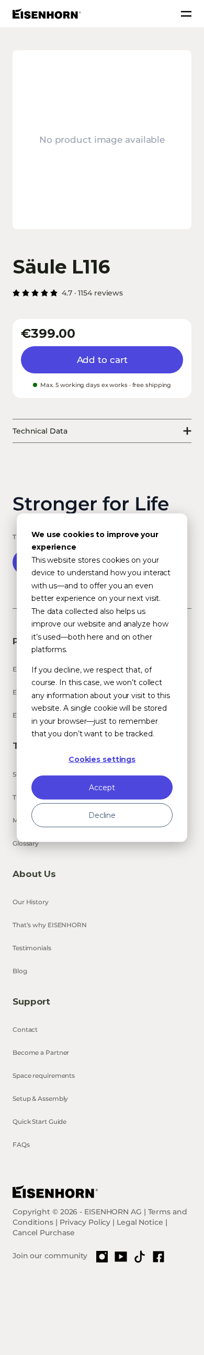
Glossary (26, 843)
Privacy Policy (85, 1222)
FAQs (21, 1144)
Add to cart (102, 360)
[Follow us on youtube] (121, 1256)
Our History (31, 902)
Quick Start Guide (39, 1121)
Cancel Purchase (43, 1232)
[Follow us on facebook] (158, 1256)
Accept (102, 787)
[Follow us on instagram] (102, 1256)
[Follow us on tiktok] (139, 1256)
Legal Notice (140, 1222)
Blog (20, 971)
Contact (25, 1029)
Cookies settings (102, 759)
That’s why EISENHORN (50, 925)
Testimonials (32, 948)
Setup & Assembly (40, 1098)
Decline (102, 814)
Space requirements (44, 1075)
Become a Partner (41, 1052)
